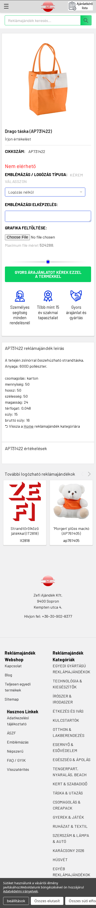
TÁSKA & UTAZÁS (68, 792)
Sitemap (12, 699)
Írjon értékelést (18, 138)
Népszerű (15, 751)
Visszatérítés (18, 769)
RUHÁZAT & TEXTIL (70, 826)
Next (88, 474)
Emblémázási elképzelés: (31, 204)
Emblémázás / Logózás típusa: (44, 178)
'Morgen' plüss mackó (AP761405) (71, 531)
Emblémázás (18, 742)
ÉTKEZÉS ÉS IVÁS (68, 711)
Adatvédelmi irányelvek (20, 891)
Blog (8, 674)
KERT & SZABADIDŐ (70, 783)
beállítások (16, 900)
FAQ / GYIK (16, 760)
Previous (83, 474)
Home (28, 426)
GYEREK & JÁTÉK (68, 817)
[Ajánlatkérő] (82, 6)
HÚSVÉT (60, 859)
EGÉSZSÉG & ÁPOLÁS (71, 759)
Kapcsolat (13, 665)
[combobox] (48, 20)
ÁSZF (11, 732)
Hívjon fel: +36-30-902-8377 (48, 616)
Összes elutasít (47, 900)
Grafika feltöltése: (26, 227)
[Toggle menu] (6, 6)
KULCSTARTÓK (66, 720)
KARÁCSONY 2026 (68, 850)
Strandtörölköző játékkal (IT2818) (25, 531)
